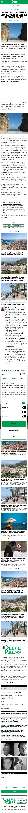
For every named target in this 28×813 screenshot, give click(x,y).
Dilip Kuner (16, 20)
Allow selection (14, 430)
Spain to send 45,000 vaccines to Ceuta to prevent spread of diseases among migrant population (12, 731)
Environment (17, 7)
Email (3, 777)
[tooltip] (6, 363)
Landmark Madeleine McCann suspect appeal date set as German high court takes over (14, 714)
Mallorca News (18, 215)
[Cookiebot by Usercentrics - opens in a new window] (20, 374)
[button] (25, 688)
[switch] (24, 407)
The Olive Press (20, 227)
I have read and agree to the (14, 787)
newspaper (13, 227)
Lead (23, 7)
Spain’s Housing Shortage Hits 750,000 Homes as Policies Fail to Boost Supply (12, 253)
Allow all (14, 423)
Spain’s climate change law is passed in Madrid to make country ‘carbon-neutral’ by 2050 (14, 210)
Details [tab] (14, 378)
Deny (14, 436)
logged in (10, 370)
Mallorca (14, 8)
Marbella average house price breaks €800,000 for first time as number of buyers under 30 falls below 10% (14, 726)
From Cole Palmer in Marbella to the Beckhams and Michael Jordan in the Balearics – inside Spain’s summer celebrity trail (13, 560)
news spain (6, 227)
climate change (7, 225)
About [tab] (23, 378)
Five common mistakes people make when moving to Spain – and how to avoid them (13, 303)
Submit (14, 791)
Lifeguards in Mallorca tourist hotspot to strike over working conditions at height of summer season (13, 532)
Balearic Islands (8, 7)
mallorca (22, 225)
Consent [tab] (5, 378)
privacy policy (22, 787)
